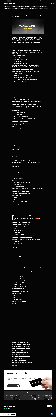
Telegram (15, 219)
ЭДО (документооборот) (32, 409)
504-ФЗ (14, 118)
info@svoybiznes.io (51, 0)
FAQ (39, 3)
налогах (38, 217)
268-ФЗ (14, 116)
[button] (13, 385)
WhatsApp (37, 218)
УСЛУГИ (32, 3)
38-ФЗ (14, 114)
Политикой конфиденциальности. (3, 414)
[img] (51, 3)
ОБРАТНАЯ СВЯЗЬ (44, 3)
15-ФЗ (14, 112)
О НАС (36, 3)
